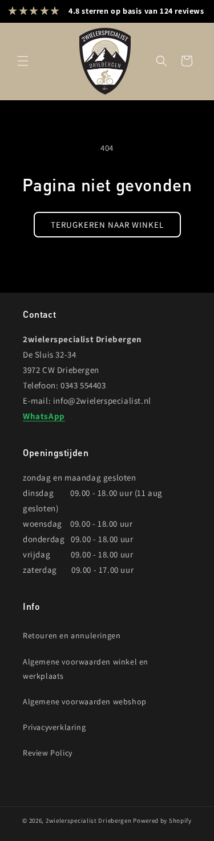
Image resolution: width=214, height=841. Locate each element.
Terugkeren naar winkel (107, 224)
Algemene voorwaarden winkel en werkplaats (85, 669)
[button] (22, 60)
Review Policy (47, 753)
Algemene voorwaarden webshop (85, 701)
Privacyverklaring (54, 727)
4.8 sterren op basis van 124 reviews (136, 11)
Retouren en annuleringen (71, 635)
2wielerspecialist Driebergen (89, 820)
